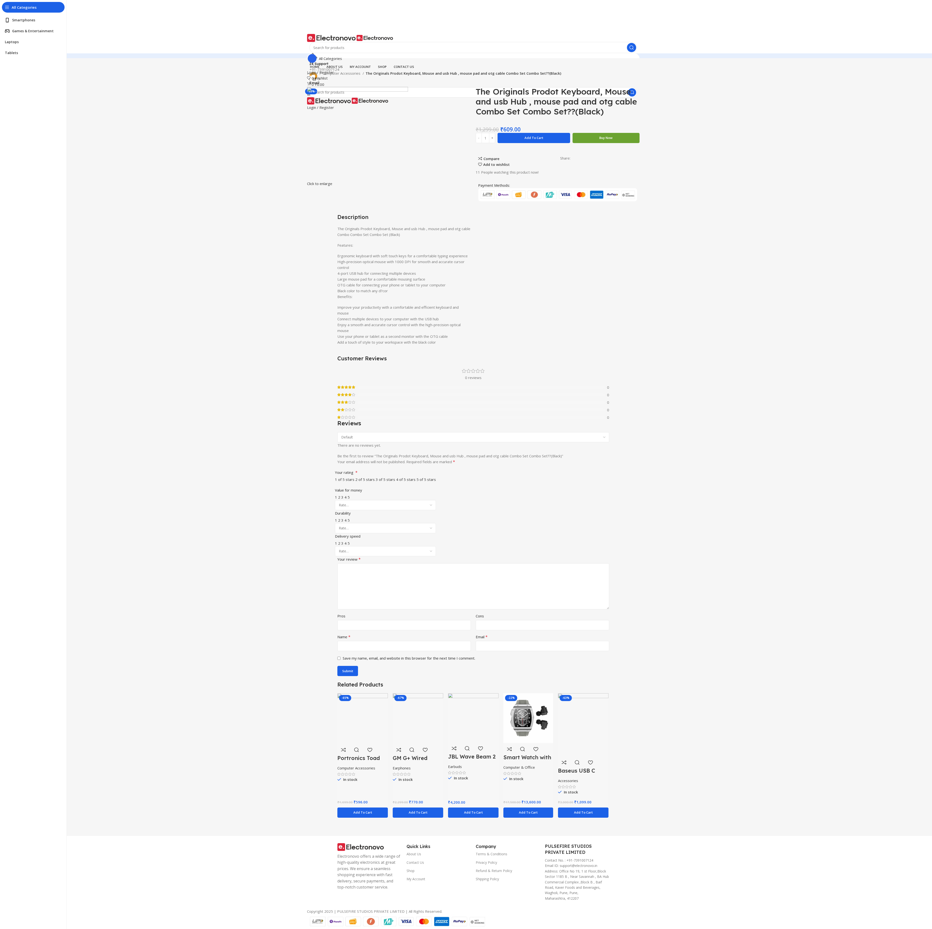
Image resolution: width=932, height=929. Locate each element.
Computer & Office (519, 767)
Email (482, 636)
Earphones (402, 768)
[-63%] (583, 724)
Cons (480, 616)
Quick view (356, 750)
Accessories (568, 780)
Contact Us (415, 862)
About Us (414, 854)
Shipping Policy (487, 879)
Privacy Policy (486, 862)
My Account (416, 879)
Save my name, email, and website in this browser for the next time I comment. (409, 658)
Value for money (348, 490)
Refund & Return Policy (494, 870)
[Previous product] (309, 79)
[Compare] (343, 750)
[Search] (631, 47)
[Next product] (319, 79)
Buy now (606, 138)
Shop (411, 870)
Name (343, 636)
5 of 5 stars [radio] (426, 479)
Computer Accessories (342, 73)
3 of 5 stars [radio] (385, 479)
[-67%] (418, 718)
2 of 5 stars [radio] (365, 479)
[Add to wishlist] (370, 750)
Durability (343, 513)
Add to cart (533, 138)
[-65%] (362, 718)
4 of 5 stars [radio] (406, 479)
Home (312, 73)
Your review (349, 559)
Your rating (346, 472)
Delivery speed (347, 536)
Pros (341, 616)
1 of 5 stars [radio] (344, 479)
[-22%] (528, 717)
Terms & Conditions (491, 854)
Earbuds (455, 766)
